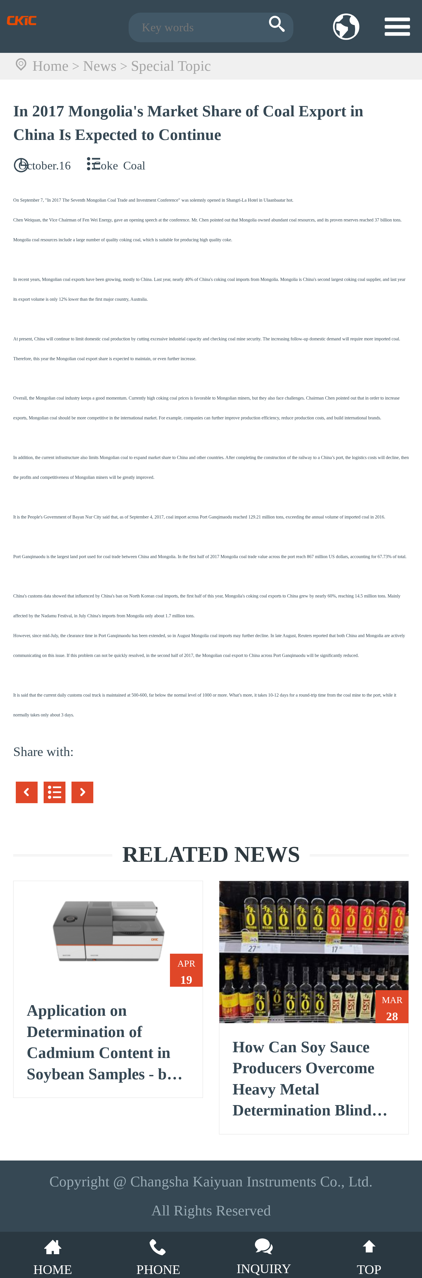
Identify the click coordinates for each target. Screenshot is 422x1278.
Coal (134, 165)
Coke (105, 165)
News (100, 66)
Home (50, 66)
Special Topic (171, 66)
